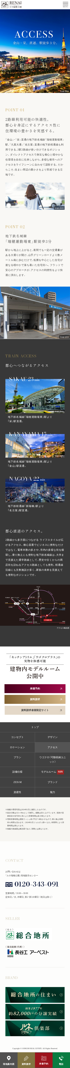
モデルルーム (52, 771)
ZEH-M (17, 782)
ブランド (53, 782)
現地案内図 (9, 1064)
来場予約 (43, 1063)
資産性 (17, 792)
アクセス (53, 747)
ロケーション (17, 747)
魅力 (52, 792)
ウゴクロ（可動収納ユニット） (52, 759)
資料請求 (26, 1064)
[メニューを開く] (65, 4)
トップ (35, 727)
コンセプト (17, 737)
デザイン (53, 737)
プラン (17, 757)
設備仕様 (17, 771)
